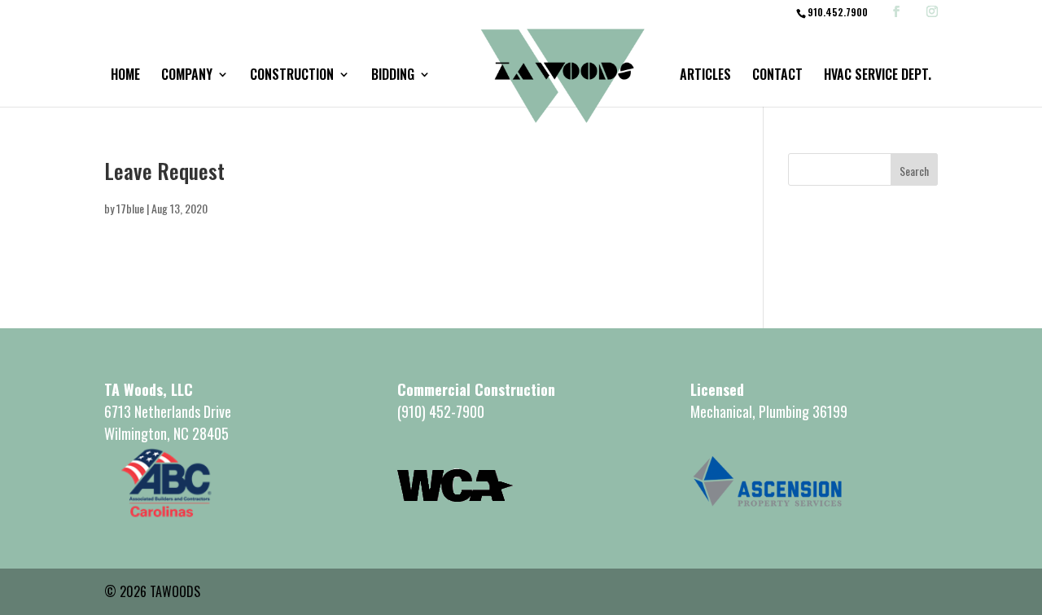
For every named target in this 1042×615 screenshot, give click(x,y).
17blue (130, 208)
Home (125, 76)
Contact (777, 76)
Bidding (392, 76)
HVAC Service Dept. (877, 76)
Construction (292, 76)
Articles (705, 76)
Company (186, 76)
